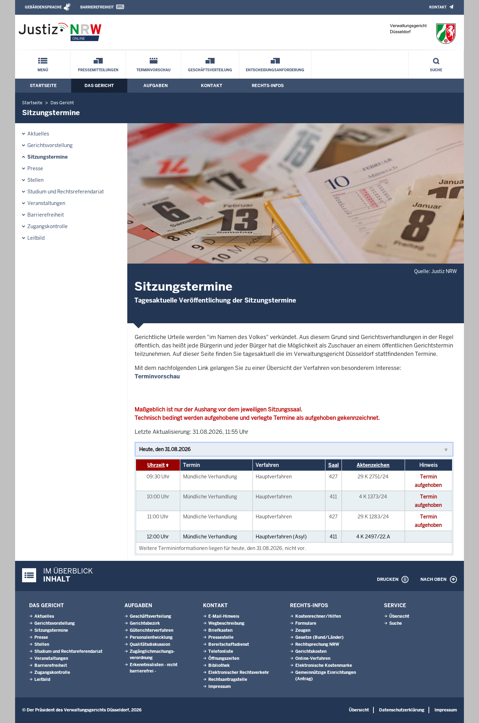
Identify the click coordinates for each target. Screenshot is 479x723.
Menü (43, 70)
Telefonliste (220, 651)
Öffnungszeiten (223, 658)
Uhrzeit (156, 465)
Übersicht (399, 616)
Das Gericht (99, 85)
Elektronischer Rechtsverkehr (238, 672)
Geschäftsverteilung (210, 70)
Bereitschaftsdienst (228, 644)
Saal (333, 465)
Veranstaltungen (46, 203)
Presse (35, 168)
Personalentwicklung (151, 637)
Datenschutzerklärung (401, 710)
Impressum (219, 686)
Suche (436, 70)
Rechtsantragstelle (227, 679)
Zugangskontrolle (47, 226)
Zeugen (302, 630)
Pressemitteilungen (98, 70)
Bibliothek (219, 665)
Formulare (305, 623)
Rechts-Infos (268, 85)
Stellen (35, 180)
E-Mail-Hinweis (223, 616)
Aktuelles (38, 134)
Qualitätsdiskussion (150, 644)
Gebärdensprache (43, 7)
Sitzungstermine (47, 157)
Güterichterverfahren (151, 630)
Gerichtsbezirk (145, 623)
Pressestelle (221, 637)
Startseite (43, 85)
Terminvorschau (153, 70)
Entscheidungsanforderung (275, 70)
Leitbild (36, 238)
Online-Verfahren (312, 658)
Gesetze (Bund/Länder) (319, 637)
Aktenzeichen (373, 465)
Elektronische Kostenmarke (323, 665)
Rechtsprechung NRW (317, 644)
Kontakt (437, 7)
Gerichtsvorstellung (50, 145)
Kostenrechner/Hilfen (318, 616)
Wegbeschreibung (226, 623)
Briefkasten (220, 630)
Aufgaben (155, 85)
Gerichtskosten (310, 651)
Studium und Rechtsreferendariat (65, 191)
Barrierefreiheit (97, 7)
